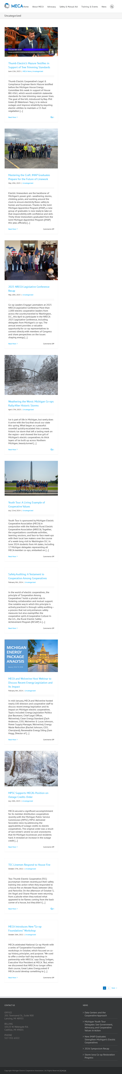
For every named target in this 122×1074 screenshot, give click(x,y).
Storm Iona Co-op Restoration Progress (100, 1056)
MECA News (27, 71)
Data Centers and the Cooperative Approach (96, 1014)
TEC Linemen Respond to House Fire (29, 864)
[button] (112, 6)
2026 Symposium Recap (97, 1048)
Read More (12, 117)
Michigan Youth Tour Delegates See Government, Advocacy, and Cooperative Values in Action (99, 1026)
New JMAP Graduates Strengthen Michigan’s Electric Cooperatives (100, 1039)
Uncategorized (37, 71)
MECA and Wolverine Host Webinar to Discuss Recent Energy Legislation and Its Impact (30, 682)
